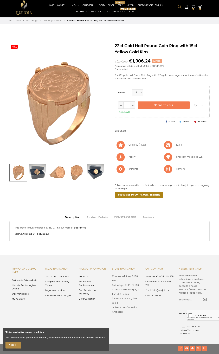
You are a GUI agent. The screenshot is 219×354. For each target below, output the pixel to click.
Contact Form (153, 295)
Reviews (148, 217)
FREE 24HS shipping (38, 234)
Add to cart (165, 105)
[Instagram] (198, 348)
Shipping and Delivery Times (57, 283)
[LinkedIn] (204, 348)
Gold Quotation (87, 299)
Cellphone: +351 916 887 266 (158, 283)
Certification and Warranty (88, 292)
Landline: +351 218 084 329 (159, 277)
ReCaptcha (182, 313)
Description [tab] (73, 217)
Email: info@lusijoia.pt (157, 290)
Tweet (186, 122)
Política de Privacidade (24, 280)
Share (171, 122)
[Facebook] (180, 348)
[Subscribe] (203, 300)
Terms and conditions (57, 277)
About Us (84, 277)
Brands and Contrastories (86, 283)
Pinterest (203, 122)
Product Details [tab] (97, 217)
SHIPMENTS (21, 234)
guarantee (80, 228)
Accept (13, 345)
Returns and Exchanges (58, 295)
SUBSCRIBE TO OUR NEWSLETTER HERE (139, 195)
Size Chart (120, 131)
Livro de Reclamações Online (24, 287)
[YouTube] (186, 348)
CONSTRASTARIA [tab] (125, 217)
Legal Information (55, 290)
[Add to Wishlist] (195, 105)
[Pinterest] (192, 348)
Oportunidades (20, 294)
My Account (18, 299)
